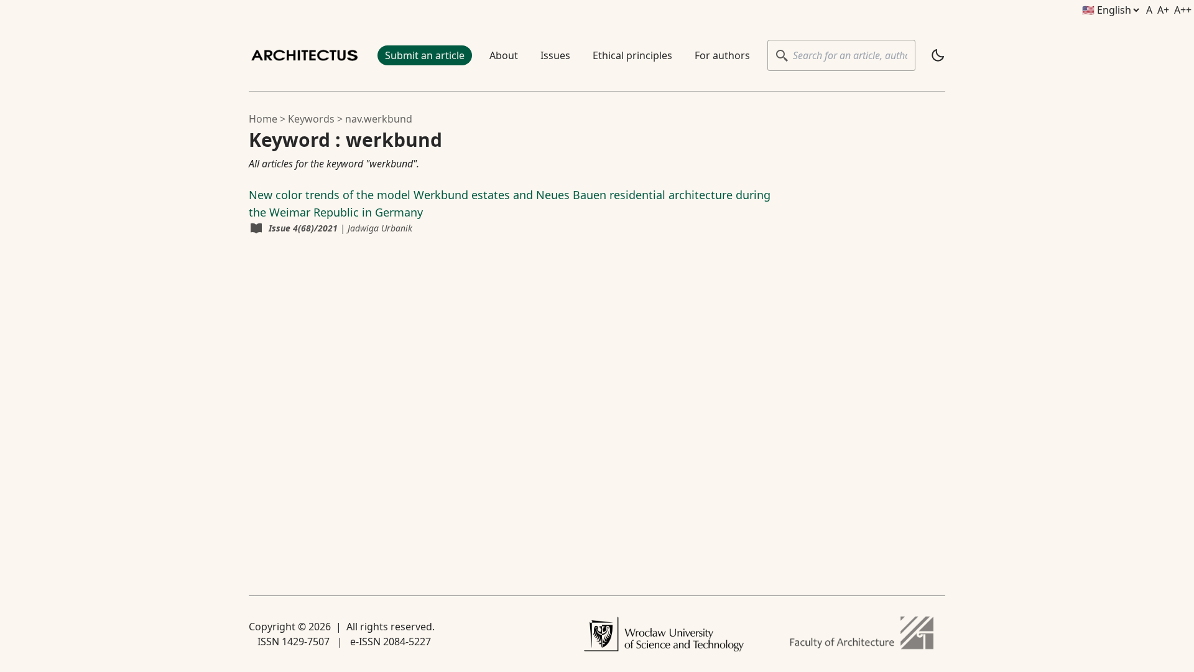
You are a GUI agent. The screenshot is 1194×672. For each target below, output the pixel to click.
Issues (555, 55)
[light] (938, 55)
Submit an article (425, 55)
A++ (1183, 10)
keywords (311, 119)
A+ (1163, 10)
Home (263, 119)
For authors (722, 55)
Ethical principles (632, 55)
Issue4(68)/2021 (303, 228)
